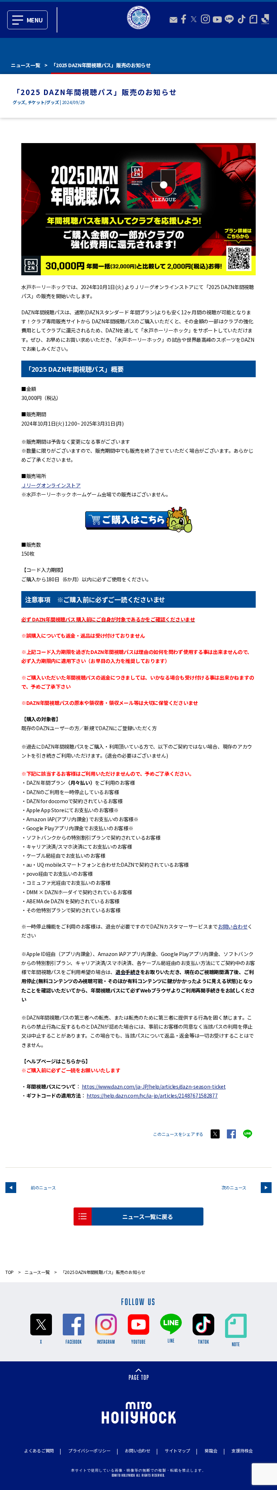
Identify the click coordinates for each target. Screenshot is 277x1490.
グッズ (19, 102)
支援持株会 (242, 1450)
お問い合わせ (232, 926)
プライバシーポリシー (89, 1450)
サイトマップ (177, 1450)
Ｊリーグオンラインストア (51, 485)
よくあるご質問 (39, 1450)
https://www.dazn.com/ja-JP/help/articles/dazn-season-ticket (154, 1086)
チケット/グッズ (43, 102)
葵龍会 (211, 1450)
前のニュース (43, 1187)
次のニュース (233, 1187)
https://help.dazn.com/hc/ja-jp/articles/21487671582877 (152, 1095)
